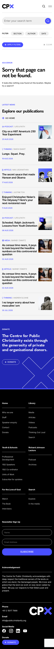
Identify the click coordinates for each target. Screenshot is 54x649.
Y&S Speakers (8, 464)
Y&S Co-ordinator (10, 469)
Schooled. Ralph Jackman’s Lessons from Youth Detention (19, 224)
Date (44, 33)
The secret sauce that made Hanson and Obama (18, 176)
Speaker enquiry (9, 422)
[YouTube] (25, 631)
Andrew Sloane (20, 298)
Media (31, 412)
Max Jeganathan (21, 170)
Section (17, 33)
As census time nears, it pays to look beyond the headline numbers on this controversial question (19, 250)
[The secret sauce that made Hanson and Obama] (45, 175)
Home (5, 403)
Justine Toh (19, 192)
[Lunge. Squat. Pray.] (45, 154)
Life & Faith (20, 126)
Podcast (9, 126)
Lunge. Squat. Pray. (13, 153)
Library (32, 403)
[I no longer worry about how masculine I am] (45, 303)
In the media (34, 504)
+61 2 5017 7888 (9, 610)
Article (7, 170)
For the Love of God (11, 489)
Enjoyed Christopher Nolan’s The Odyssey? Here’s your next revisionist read (18, 200)
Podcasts (33, 427)
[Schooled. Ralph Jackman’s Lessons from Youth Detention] (45, 223)
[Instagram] (11, 631)
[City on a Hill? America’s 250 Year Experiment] (45, 132)
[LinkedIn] (18, 631)
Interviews (6, 508)
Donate (5, 432)
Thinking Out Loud (37, 432)
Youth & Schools (9, 447)
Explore (32, 499)
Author (31, 33)
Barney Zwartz (18, 240)
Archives (32, 464)
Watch (5, 499)
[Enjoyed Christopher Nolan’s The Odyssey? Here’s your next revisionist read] (45, 198)
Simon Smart (19, 149)
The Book (6, 504)
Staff (4, 417)
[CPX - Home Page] (8, 6)
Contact (5, 427)
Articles (32, 417)
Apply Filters (13, 44)
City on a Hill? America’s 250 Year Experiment (19, 133)
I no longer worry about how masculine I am (18, 304)
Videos (32, 422)
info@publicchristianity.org (14, 620)
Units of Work (8, 474)
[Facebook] (4, 631)
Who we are (7, 412)
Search (32, 437)
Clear (49, 44)
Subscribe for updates (12, 479)
